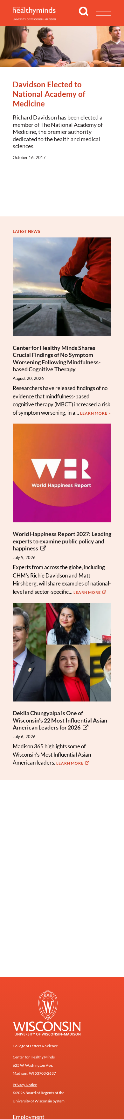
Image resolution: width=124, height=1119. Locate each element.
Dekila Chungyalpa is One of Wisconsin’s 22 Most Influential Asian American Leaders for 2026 (60, 720)
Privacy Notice (25, 1084)
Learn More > (95, 413)
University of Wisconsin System (39, 1101)
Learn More (87, 592)
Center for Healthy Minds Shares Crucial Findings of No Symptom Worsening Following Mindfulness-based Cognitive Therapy (56, 358)
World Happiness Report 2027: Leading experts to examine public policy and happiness (62, 541)
